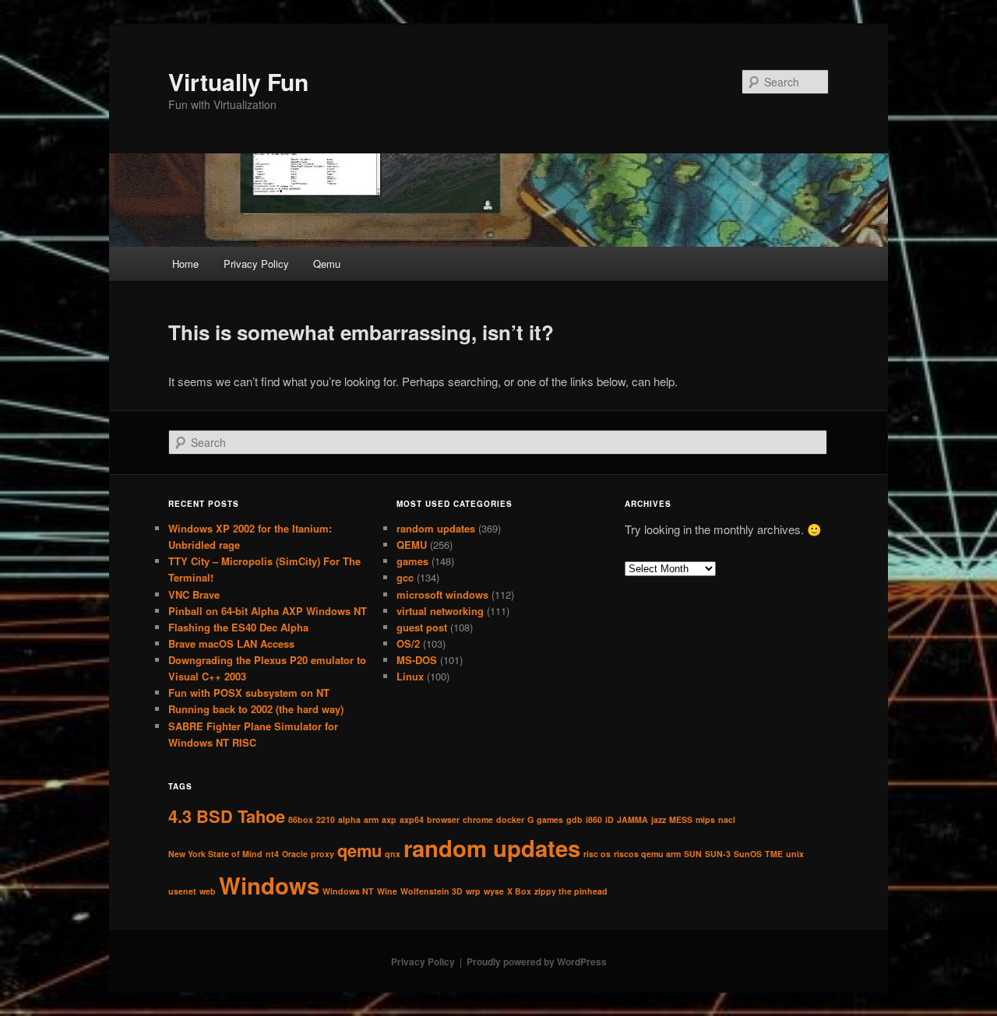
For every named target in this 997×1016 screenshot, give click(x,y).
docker (510, 819)
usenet (182, 891)
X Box (519, 891)
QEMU (411, 544)
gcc (405, 577)
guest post (421, 627)
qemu (359, 850)
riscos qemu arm (647, 854)
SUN (693, 854)
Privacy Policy (256, 263)
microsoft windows (442, 594)
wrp (473, 891)
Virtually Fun (238, 81)
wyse (494, 891)
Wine (387, 891)
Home (185, 263)
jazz (658, 819)
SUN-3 (718, 854)
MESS (680, 819)
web (207, 891)
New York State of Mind (215, 854)
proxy (322, 854)
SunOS (748, 854)
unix (795, 854)
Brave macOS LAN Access (231, 643)
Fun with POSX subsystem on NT (248, 692)
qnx (392, 854)
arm (371, 819)
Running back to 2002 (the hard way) (255, 708)
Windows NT (348, 891)
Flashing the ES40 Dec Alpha (238, 627)
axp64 (412, 819)
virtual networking (440, 610)
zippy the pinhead (571, 891)
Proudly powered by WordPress (537, 961)
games (412, 561)
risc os (597, 854)
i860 (594, 819)
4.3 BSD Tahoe (226, 815)
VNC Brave (194, 594)
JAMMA (632, 819)
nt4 (272, 854)
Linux (410, 676)
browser (443, 819)
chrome (478, 819)
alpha (349, 819)
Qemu (326, 263)
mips (705, 819)
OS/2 (408, 643)
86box (300, 819)
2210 (325, 819)
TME (774, 854)
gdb (574, 819)
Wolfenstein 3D (431, 891)
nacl (726, 819)
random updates (435, 528)
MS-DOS (416, 659)
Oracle (295, 854)
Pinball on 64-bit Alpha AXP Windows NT (267, 610)
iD (609, 819)
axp (389, 819)
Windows (269, 885)
